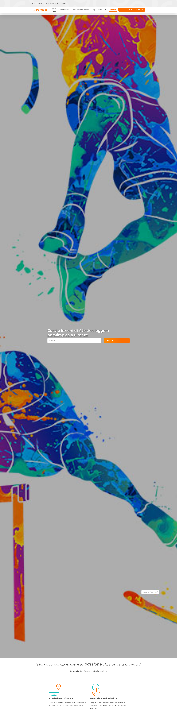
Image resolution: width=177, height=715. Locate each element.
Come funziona (63, 10)
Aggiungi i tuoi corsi (150, 592)
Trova (108, 340)
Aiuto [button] (100, 10)
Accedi (113, 10)
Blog (93, 10)
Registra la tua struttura (131, 10)
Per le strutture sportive (80, 10)
